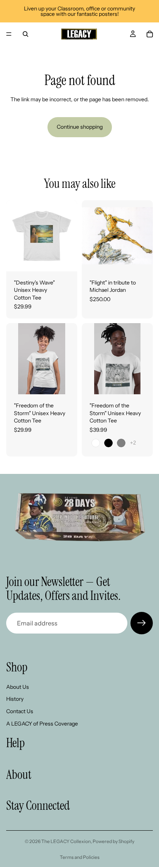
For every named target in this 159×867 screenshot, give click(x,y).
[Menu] (9, 34)
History (15, 698)
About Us (17, 686)
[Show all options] (133, 442)
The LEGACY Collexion (66, 841)
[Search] (25, 34)
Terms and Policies (80, 857)
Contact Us (19, 711)
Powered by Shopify (113, 841)
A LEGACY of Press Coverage (42, 723)
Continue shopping (80, 126)
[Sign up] (141, 623)
